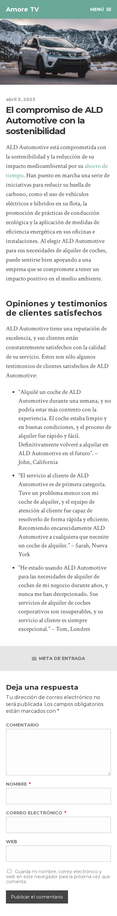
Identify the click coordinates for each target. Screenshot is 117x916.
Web (11, 841)
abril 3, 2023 (20, 99)
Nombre (18, 784)
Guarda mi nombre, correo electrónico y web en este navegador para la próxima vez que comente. (58, 876)
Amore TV (22, 9)
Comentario (22, 725)
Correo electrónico (36, 813)
